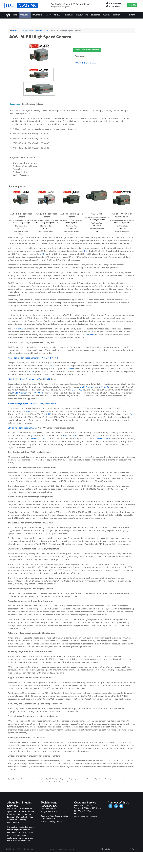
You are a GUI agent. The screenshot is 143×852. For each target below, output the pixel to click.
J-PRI (84, 251)
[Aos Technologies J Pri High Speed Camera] (46, 199)
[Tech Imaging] (21, 5)
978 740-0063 (114, 3)
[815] (116, 806)
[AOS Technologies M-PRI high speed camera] (39, 54)
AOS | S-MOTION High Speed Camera (121, 215)
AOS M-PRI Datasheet (85, 63)
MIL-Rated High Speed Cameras (22, 403)
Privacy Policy (106, 849)
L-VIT (37, 379)
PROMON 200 (103, 438)
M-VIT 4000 (37, 393)
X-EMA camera (87, 335)
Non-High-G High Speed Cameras (23, 358)
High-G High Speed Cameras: (21, 379)
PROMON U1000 (38, 438)
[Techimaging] (110, 806)
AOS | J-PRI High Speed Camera (46, 215)
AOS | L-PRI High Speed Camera (21, 215)
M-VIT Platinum (19, 393)
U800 (74, 435)
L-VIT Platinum (87, 387)
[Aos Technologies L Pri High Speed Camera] (21, 199)
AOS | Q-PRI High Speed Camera (71, 215)
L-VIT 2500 (104, 387)
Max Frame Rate (21, 226)
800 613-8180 (115, 6)
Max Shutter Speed (21, 232)
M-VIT (47, 379)
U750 (64, 435)
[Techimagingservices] (121, 806)
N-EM (53, 403)
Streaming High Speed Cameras (22, 428)
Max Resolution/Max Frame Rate (21, 220)
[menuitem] (11, 15)
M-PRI (55, 358)
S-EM (47, 403)
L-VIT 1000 (77, 390)
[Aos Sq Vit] (96, 196)
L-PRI (42, 254)
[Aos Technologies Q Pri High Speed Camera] (71, 199)
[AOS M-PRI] (39, 89)
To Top (134, 849)
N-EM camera (18, 329)
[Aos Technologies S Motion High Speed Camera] (122, 199)
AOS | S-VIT (96, 214)
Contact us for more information (87, 50)
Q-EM (40, 403)
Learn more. (73, 782)
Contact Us (132, 5)
